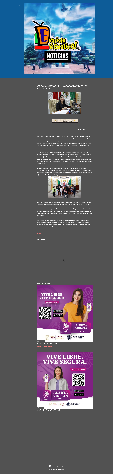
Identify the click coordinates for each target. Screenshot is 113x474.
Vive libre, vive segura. (49, 410)
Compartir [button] (21, 83)
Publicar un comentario (48, 346)
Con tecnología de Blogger (58, 466)
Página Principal (30, 75)
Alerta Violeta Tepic (47, 343)
